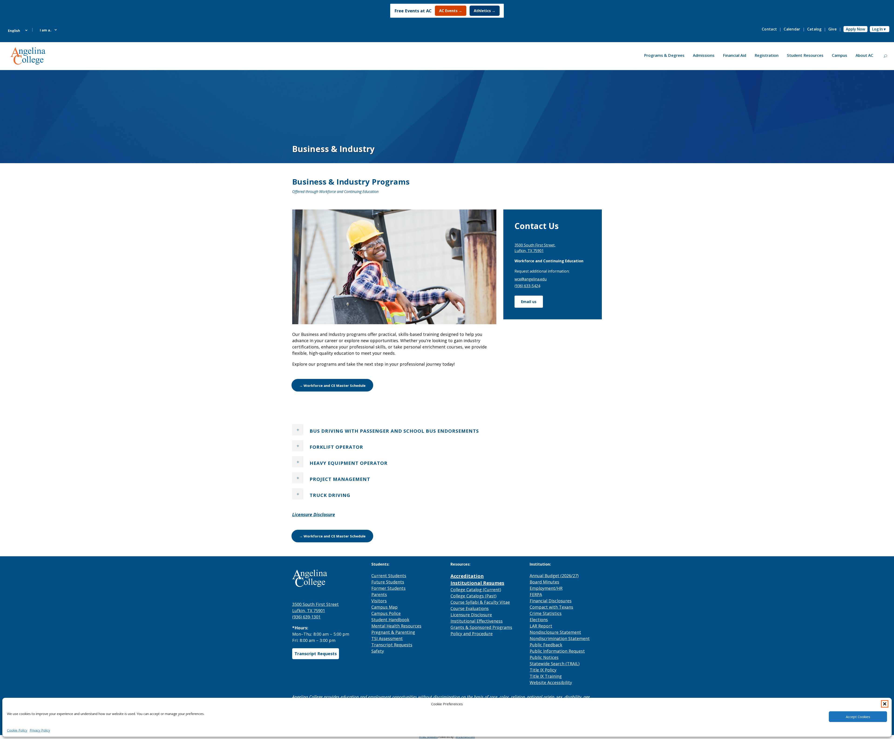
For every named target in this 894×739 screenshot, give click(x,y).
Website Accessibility (551, 682)
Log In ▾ (879, 29)
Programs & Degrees (664, 55)
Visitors (379, 601)
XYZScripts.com (465, 737)
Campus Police (386, 613)
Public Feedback (546, 645)
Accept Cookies (858, 716)
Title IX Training (546, 676)
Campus (839, 55)
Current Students (388, 575)
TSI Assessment (387, 638)
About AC (864, 55)
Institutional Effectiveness (476, 621)
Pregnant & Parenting (393, 632)
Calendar (792, 29)
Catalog (814, 29)
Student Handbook (390, 619)
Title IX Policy (543, 670)
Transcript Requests (316, 653)
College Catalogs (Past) (473, 596)
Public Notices (544, 657)
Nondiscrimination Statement (560, 638)
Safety (377, 651)
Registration (767, 55)
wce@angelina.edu (531, 279)
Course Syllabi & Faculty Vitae (480, 602)
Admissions (704, 55)
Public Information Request (557, 651)
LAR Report (541, 626)
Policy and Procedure (471, 633)
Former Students (388, 588)
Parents (379, 594)
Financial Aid (734, 55)
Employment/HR (546, 588)
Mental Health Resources (396, 626)
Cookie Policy (17, 730)
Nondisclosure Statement (555, 632)
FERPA (536, 594)
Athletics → (484, 10)
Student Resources (805, 55)
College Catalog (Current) (475, 589)
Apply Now (855, 29)
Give (832, 29)
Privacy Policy (40, 730)
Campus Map (384, 607)
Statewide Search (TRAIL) (554, 663)
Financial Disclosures (551, 601)
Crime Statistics (546, 613)
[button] (884, 704)
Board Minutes (544, 582)
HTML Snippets (428, 737)
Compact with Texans (551, 607)
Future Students (387, 582)
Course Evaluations (469, 608)
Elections (539, 619)
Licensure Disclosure (471, 615)
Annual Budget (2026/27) (554, 575)
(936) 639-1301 (306, 617)
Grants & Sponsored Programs (481, 627)
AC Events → (450, 10)
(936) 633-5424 (527, 285)
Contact (769, 29)
